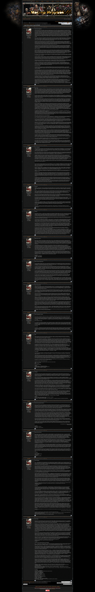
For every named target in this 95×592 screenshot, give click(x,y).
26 (46, 370)
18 (46, 145)
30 (46, 517)
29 (46, 458)
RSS (71, 21)
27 (46, 401)
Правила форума (66, 21)
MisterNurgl (28, 86)
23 (46, 283)
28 (46, 430)
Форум (44, 586)
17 (46, 86)
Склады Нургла (40, 586)
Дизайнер (58, 586)
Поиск (69, 21)
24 (46, 312)
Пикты (46, 586)
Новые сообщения (57, 21)
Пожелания (49, 586)
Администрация (54, 586)
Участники (61, 21)
